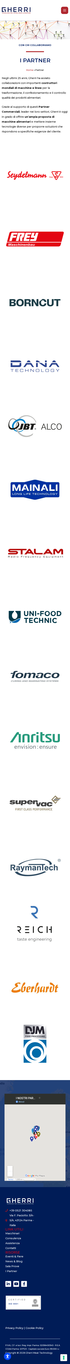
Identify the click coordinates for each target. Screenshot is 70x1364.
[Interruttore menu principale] (64, 10)
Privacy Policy (14, 1328)
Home (29, 70)
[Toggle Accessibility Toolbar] (7, 1356)
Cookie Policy (34, 1328)
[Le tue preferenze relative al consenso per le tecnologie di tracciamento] (63, 1357)
